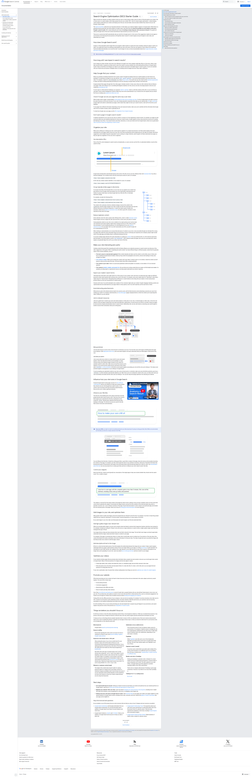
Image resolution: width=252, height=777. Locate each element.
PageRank (132, 639)
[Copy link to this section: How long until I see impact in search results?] (127, 60)
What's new (47, 1)
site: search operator (125, 78)
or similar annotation (103, 367)
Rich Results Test (178, 757)
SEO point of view (113, 659)
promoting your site (103, 87)
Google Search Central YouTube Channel (136, 714)
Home (94, 13)
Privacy (24, 774)
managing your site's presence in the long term (134, 689)
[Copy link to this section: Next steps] (102, 682)
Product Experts (153, 710)
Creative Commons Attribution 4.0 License (126, 730)
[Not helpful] (158, 13)
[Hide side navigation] (16, 774)
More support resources (24, 761)
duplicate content (133, 218)
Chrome (41, 768)
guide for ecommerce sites (111, 209)
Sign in (248, 1)
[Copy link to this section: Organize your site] (108, 127)
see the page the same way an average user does (125, 99)
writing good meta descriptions (128, 507)
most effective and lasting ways (106, 592)
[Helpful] (156, 13)
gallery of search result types (148, 695)
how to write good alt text (127, 551)
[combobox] (229, 1)
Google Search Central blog (101, 706)
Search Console (245, 5)
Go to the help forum (23, 755)
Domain (114, 170)
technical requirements (152, 79)
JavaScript (154, 101)
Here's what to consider (136, 54)
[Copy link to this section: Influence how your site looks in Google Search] (128, 379)
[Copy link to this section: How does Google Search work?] (118, 42)
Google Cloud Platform (56, 768)
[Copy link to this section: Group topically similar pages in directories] (120, 187)
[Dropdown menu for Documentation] (31, 1)
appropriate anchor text (108, 351)
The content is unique (101, 259)
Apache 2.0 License (154, 730)
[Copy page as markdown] (140, 16)
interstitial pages (122, 292)
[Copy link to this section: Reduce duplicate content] (110, 215)
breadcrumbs (98, 649)
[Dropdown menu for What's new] (51, 1)
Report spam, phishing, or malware (26, 759)
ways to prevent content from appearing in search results (106, 122)
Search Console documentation (103, 761)
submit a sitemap (124, 89)
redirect (129, 236)
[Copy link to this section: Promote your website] (110, 575)
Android (35, 768)
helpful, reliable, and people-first (112, 267)
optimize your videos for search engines (146, 570)
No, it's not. (129, 676)
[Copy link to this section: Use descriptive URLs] (107, 139)
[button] (8, 12)
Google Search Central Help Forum (135, 706)
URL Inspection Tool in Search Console (124, 111)
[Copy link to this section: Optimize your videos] (110, 556)
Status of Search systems (102, 759)
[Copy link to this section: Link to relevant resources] (110, 298)
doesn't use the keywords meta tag (110, 627)
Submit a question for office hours (26, 757)
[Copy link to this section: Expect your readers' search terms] (116, 273)
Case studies (63, 1)
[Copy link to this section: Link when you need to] (105, 356)
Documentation (26, 1)
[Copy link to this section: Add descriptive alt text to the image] (117, 543)
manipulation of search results (122, 605)
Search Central (14, 1)
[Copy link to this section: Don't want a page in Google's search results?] (122, 115)
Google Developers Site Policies (103, 731)
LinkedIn (109, 713)
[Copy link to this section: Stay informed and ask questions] (114, 700)
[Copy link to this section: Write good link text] (104, 347)
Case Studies (99, 763)
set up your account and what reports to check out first (121, 687)
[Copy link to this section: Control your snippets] (108, 470)
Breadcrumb (126, 148)
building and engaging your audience (132, 595)
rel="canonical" (118, 238)
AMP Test (176, 761)
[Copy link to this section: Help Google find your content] (116, 73)
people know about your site (112, 93)
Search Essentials (99, 26)
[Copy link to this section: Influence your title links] (109, 393)
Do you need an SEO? (101, 755)
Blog (41, 1)
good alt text (144, 547)
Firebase (47, 768)
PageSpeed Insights (178, 759)
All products (73, 768)
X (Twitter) (115, 713)
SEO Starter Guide (100, 757)
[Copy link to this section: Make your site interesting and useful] (121, 245)
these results (126, 79)
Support (36, 1)
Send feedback (153, 16)
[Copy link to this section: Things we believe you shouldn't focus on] (124, 610)
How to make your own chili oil (111, 413)
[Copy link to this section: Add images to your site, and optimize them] (126, 512)
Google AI (66, 768)
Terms (20, 774)
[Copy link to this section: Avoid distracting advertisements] (114, 288)
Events (55, 1)
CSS (149, 101)
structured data (147, 173)
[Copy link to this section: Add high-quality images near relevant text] (120, 524)
